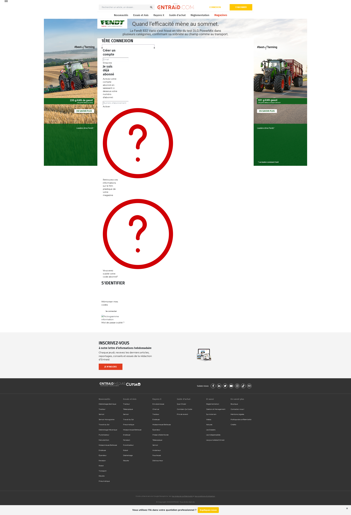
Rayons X (158, 15)
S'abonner (241, 7)
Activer (106, 106)
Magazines (220, 15)
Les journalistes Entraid (215, 440)
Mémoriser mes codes (109, 303)
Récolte (101, 476)
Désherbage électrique (107, 404)
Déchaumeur (157, 461)
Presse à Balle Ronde (160, 435)
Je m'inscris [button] (110, 366)
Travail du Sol (104, 424)
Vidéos (208, 419)
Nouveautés (121, 15)
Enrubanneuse (158, 404)
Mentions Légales (237, 414)
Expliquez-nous (208, 510)
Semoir (101, 414)
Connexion (215, 7)
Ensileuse (102, 450)
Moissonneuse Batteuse (108, 445)
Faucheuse (156, 455)
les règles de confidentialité (182, 496)
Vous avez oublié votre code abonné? (110, 273)
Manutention (104, 440)
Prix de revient (182, 414)
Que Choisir (181, 404)
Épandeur (103, 455)
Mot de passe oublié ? (112, 322)
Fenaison (102, 461)
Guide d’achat (177, 15)
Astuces (209, 424)
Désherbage (128, 455)
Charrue (155, 409)
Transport (103, 471)
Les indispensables (213, 435)
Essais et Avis (140, 15)
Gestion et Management (215, 409)
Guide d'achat (183, 399)
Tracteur (102, 409)
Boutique (234, 404)
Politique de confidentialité (241, 419)
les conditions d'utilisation (205, 496)
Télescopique (128, 409)
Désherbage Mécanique (108, 430)
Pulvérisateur (104, 435)
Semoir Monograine (106, 419)
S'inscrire (107, 63)
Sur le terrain (211, 414)
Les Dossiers (210, 430)
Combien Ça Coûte (184, 409)
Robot (101, 466)
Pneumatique (104, 481)
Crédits (233, 424)
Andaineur (156, 450)
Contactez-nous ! (237, 409)
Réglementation (200, 15)
